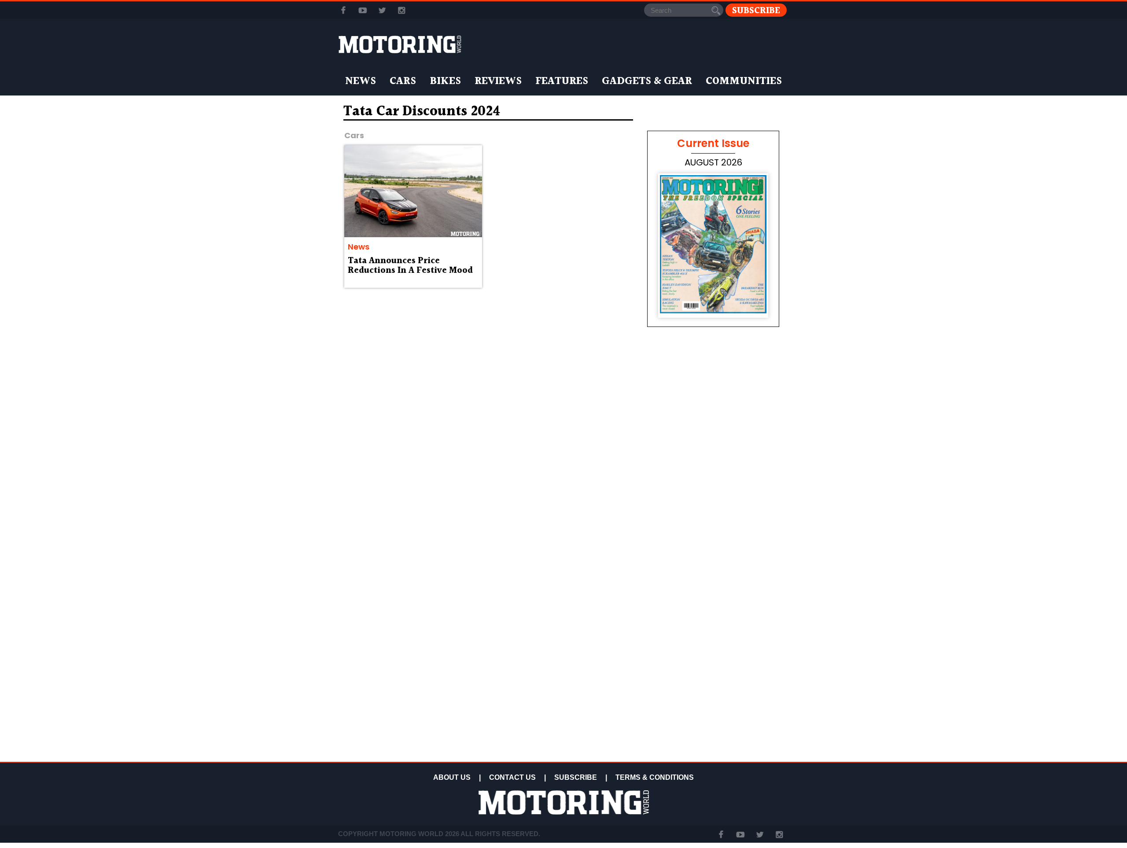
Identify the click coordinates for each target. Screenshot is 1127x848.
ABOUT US (452, 777)
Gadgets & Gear (647, 81)
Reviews (498, 81)
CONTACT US (512, 777)
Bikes (445, 81)
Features (561, 81)
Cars (403, 81)
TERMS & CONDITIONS (654, 777)
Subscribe (756, 10)
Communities (744, 81)
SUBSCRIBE (575, 777)
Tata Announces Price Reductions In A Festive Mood (410, 266)
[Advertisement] (713, 696)
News (360, 81)
